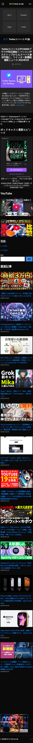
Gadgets (9, 27)
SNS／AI (9, 15)
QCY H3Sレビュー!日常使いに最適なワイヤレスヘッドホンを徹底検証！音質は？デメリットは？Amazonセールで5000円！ (16, 360)
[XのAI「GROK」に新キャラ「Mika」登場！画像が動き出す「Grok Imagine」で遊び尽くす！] (16, 379)
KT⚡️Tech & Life (16, 4)
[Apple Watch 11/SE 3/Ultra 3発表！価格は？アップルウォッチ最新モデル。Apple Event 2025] (16, 618)
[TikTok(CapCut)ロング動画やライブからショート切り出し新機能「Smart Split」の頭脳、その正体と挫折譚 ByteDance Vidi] (16, 312)
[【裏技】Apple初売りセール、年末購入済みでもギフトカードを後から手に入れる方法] (16, 281)
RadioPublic (14, 187)
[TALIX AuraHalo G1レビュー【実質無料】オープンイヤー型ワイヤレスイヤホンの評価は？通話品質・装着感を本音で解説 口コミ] (16, 412)
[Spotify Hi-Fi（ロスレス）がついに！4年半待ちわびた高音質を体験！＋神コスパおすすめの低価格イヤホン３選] (16, 550)
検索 (1, 255)
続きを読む (21, 105)
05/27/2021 (18, 64)
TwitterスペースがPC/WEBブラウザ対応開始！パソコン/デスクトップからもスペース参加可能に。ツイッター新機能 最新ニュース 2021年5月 (16, 54)
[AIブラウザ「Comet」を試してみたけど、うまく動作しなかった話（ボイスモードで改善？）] (16, 445)
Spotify (26, 183)
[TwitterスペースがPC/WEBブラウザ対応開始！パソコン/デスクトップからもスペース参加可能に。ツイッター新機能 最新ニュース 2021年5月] (16, 79)
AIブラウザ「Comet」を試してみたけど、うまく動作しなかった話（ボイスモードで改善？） (15, 460)
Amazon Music (6, 183)
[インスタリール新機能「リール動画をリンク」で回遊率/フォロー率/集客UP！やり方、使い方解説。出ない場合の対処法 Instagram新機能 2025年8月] (16, 650)
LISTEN (25, 185)
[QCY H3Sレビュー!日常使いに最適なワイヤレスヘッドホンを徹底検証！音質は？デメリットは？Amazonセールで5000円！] (16, 345)
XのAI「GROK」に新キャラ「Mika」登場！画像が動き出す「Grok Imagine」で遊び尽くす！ (16, 393)
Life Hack (23, 27)
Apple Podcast (18, 183)
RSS (21, 187)
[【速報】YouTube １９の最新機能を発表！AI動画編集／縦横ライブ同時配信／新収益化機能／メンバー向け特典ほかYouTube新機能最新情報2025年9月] (16, 479)
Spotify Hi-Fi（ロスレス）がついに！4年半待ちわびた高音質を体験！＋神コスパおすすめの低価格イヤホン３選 (15, 565)
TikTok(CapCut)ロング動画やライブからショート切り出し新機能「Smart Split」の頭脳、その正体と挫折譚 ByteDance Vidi (15, 327)
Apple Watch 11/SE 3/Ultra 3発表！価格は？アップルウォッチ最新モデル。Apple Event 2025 (16, 633)
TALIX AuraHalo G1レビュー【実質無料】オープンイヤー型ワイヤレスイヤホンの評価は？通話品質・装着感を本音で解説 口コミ (16, 427)
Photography (24, 15)
